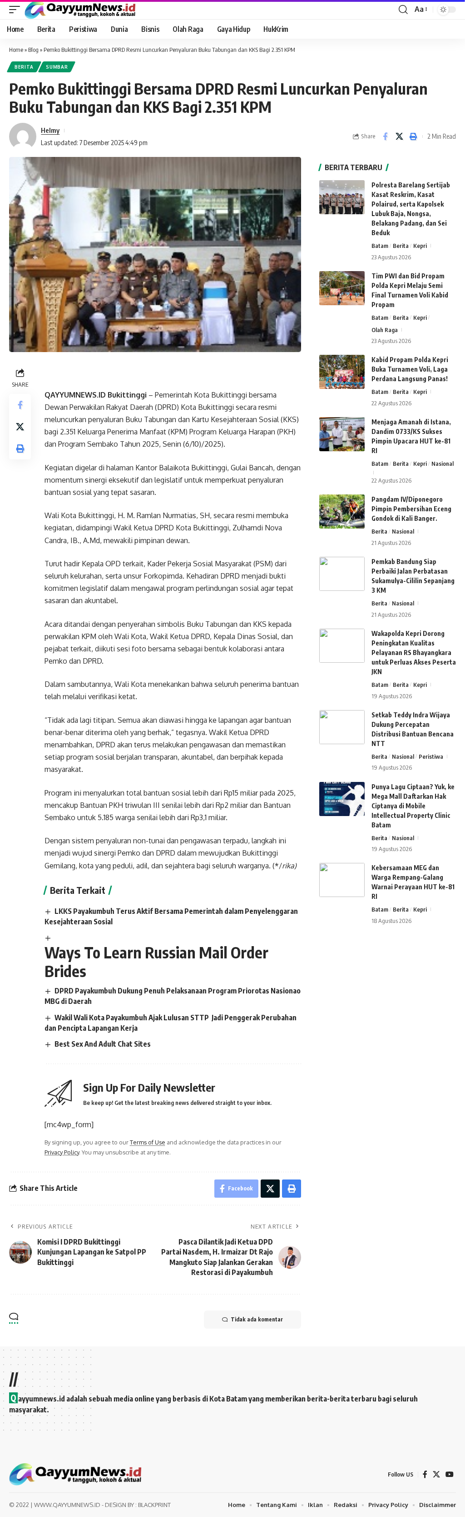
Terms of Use (147, 1142)
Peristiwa (431, 756)
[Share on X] (399, 136)
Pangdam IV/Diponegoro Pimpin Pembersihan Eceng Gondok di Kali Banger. (411, 508)
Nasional (442, 463)
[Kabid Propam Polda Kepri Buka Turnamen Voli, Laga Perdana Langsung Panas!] (342, 372)
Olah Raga (384, 329)
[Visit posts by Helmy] (22, 136)
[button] (17, 9)
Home (16, 49)
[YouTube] (449, 1474)
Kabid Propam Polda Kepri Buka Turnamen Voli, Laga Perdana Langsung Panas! (409, 369)
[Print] (413, 136)
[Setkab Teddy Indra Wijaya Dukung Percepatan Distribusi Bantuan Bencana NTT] (342, 727)
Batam (379, 245)
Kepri (420, 245)
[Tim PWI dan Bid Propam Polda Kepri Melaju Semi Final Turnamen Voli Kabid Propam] (342, 288)
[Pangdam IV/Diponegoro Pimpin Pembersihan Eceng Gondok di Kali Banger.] (342, 511)
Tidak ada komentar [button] (257, 1319)
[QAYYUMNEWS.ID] (80, 9)
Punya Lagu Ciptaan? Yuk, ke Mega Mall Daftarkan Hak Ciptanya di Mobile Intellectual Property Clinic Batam (413, 806)
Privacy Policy (62, 1152)
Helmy (50, 130)
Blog (33, 49)
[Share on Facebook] (385, 136)
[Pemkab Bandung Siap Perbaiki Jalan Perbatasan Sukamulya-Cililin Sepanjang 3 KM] (342, 574)
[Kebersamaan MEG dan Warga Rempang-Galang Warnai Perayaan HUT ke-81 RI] (342, 880)
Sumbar (57, 67)
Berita (24, 67)
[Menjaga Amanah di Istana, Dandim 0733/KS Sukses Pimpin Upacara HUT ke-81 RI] (342, 434)
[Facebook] (425, 1474)
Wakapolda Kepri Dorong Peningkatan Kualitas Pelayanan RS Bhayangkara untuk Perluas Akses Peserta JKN (413, 652)
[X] (436, 1474)
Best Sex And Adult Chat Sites (102, 1043)
